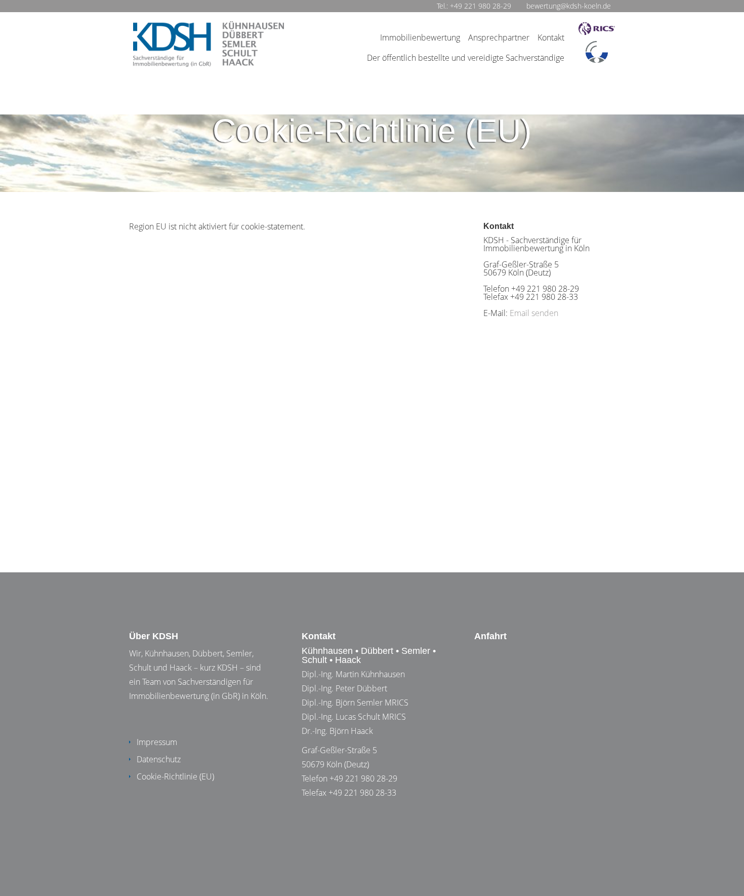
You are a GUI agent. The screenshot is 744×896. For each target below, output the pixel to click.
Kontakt (551, 37)
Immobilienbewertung (420, 37)
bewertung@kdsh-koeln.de (568, 6)
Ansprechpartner (498, 37)
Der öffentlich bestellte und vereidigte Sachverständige (465, 57)
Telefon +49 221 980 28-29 (349, 778)
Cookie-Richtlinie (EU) (175, 776)
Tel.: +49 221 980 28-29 (474, 6)
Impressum (157, 742)
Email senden (534, 313)
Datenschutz (159, 759)
